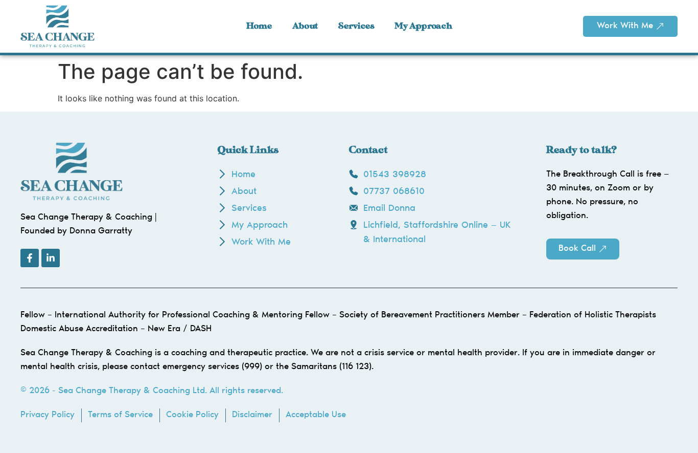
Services (356, 26)
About (305, 26)
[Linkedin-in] (50, 258)
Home (259, 26)
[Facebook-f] (29, 258)
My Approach (423, 26)
